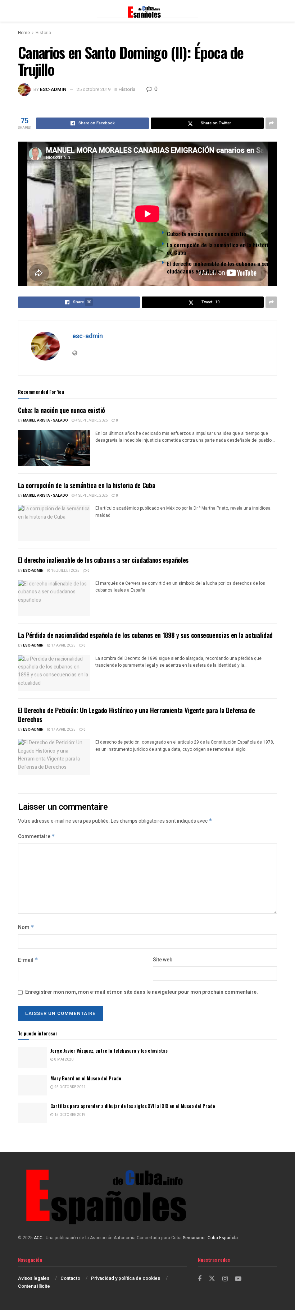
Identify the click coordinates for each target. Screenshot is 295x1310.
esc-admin (53, 89)
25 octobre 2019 (93, 89)
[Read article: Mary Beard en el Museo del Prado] (32, 1085)
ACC (38, 1238)
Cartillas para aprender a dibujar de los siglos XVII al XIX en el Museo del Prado (132, 1105)
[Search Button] (273, 11)
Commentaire (36, 836)
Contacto (70, 1278)
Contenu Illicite (34, 1286)
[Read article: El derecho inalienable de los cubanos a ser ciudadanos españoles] (54, 598)
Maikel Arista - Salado (45, 420)
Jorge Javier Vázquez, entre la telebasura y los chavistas (109, 1050)
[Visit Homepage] (147, 11)
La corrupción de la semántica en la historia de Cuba (219, 248)
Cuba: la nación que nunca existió (206, 234)
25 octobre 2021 (70, 1087)
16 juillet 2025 (65, 570)
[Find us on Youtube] (238, 1279)
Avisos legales (33, 1278)
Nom (26, 927)
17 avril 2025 (63, 645)
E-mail (28, 960)
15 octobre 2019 (70, 1114)
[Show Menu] (21, 11)
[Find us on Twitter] (212, 1278)
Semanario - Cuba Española (211, 1238)
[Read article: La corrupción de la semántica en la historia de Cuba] (54, 523)
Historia (43, 32)
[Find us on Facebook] (199, 1279)
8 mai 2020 (63, 1059)
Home (24, 32)
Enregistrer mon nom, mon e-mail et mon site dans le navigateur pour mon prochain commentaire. (141, 992)
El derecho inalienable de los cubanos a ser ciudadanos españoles (218, 267)
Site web (162, 960)
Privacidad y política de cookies (125, 1278)
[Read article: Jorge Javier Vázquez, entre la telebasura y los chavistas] (32, 1057)
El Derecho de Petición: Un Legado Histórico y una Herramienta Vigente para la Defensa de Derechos (136, 714)
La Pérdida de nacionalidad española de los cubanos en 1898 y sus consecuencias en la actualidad (145, 635)
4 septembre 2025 (91, 420)
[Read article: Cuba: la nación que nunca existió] (54, 448)
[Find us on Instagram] (225, 1279)
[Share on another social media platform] (271, 123)
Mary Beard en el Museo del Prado (85, 1078)
